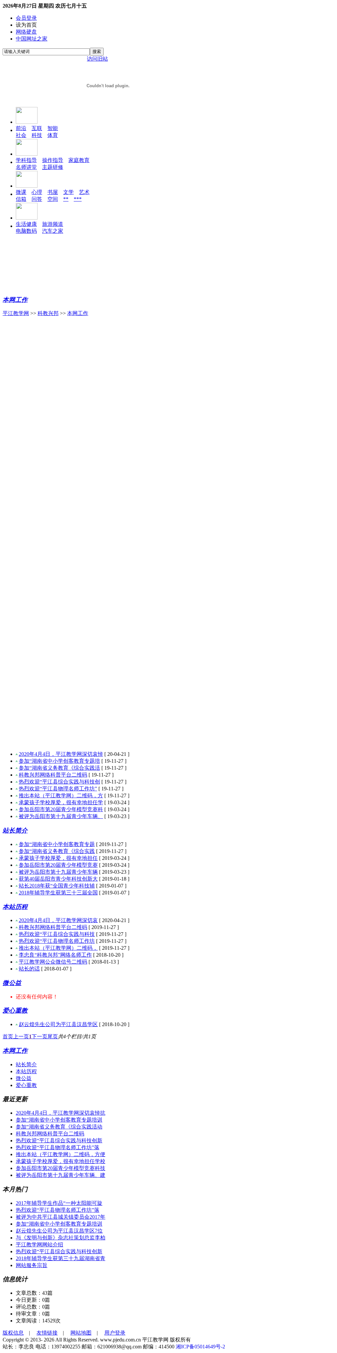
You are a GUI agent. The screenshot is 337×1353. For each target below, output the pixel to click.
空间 (52, 199)
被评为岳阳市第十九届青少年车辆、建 (60, 1175)
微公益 (12, 982)
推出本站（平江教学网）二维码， (58, 948)
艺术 (84, 192)
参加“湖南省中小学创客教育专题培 (59, 761)
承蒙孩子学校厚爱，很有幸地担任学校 (60, 1161)
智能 (52, 128)
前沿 (21, 128)
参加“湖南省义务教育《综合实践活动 (59, 1126)
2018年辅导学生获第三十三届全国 (58, 892)
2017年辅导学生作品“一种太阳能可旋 (59, 1203)
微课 (21, 192)
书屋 (52, 192)
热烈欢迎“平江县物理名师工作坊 (57, 941)
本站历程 (15, 906)
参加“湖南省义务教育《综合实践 (57, 851)
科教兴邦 (48, 313)
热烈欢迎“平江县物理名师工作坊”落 (57, 1147)
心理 (37, 192)
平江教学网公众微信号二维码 (53, 962)
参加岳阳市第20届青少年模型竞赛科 (61, 809)
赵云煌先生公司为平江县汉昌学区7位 (59, 1231)
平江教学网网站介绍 (39, 1244)
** (65, 199)
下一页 (39, 1036)
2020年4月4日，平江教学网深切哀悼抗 (60, 1113)
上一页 (21, 1036)
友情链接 (47, 1333)
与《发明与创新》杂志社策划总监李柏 (60, 1237)
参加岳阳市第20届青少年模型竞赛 (58, 865)
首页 (8, 1036)
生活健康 (26, 224)
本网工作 (15, 299)
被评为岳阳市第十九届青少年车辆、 (61, 816)
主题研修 (52, 167)
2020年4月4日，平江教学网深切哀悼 (61, 754)
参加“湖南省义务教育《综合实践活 (59, 768)
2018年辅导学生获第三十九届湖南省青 (60, 1258)
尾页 (52, 1036)
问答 (37, 199)
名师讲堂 (26, 167)
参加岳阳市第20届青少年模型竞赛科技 (60, 1168)
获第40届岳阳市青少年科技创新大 (58, 879)
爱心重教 (15, 1010)
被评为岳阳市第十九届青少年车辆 (58, 872)
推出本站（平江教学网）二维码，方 (61, 795)
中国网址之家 (31, 38)
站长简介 (15, 830)
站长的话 (29, 968)
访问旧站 (97, 59)
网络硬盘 (26, 32)
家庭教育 (79, 160)
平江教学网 (16, 313)
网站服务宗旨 (31, 1265)
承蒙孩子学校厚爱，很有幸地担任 (58, 858)
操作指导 (52, 160)
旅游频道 (52, 224)
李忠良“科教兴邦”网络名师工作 (55, 955)
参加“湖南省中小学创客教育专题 (57, 844)
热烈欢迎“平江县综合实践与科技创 (59, 781)
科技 (37, 135)
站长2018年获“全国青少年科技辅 (57, 886)
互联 (37, 128)
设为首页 (26, 25)
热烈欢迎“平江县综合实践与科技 (57, 934)
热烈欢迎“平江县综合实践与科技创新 (59, 1140)
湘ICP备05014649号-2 (200, 1346)
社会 (21, 135)
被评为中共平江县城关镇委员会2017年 (60, 1217)
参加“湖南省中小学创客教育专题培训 (59, 1120)
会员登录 (26, 18)
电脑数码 (26, 231)
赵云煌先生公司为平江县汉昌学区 (58, 1024)
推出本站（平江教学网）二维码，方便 (60, 1154)
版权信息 (13, 1333)
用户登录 (114, 1333)
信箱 (21, 199)
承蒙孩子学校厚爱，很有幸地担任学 (61, 802)
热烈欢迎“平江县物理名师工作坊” (58, 788)
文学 (68, 192)
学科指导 (26, 160)
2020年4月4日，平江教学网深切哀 (58, 920)
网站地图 (80, 1333)
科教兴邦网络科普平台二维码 (53, 775)
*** (78, 199)
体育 (52, 135)
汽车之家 (52, 231)
